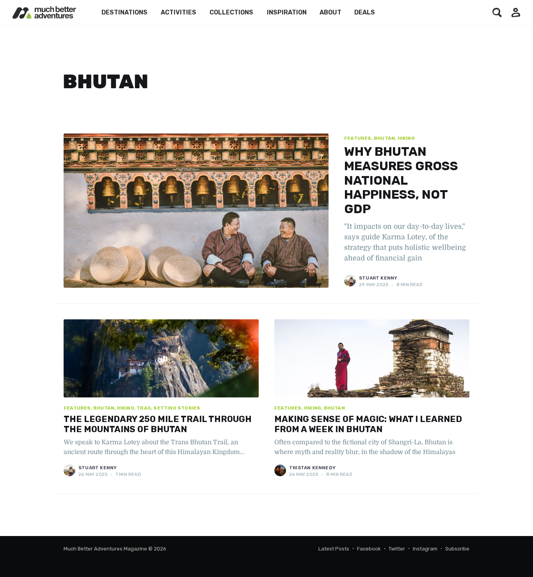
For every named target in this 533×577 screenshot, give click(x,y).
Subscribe (457, 549)
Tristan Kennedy (312, 467)
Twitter (397, 549)
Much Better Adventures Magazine (105, 549)
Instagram (425, 549)
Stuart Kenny (378, 278)
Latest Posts (333, 549)
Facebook (369, 549)
